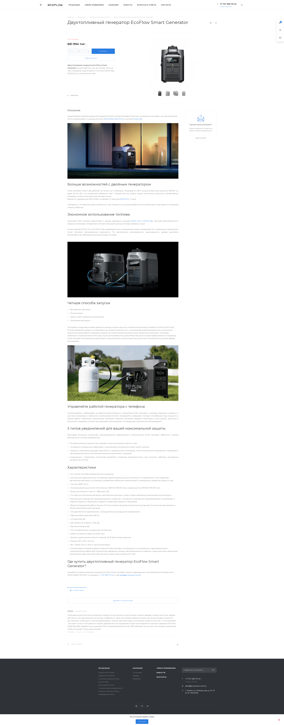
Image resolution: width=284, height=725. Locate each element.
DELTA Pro (118, 119)
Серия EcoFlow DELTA (106, 676)
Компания (138, 668)
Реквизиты (137, 679)
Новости (161, 672)
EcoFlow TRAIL (103, 682)
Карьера (136, 676)
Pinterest (147, 706)
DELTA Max (108, 119)
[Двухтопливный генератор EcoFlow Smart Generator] (172, 64)
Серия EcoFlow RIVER (106, 672)
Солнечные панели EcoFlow (108, 679)
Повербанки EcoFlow (106, 694)
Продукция (104, 668)
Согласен (142, 721)
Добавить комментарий (123, 600)
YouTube (142, 706)
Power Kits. (138, 119)
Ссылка (79, 632)
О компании (137, 672)
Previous (153, 93)
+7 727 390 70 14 (106, 575)
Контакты (161, 677)
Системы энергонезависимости (110, 688)
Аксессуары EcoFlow (106, 685)
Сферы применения (166, 668)
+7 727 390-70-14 (228, 4)
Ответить (71, 632)
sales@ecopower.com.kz (130, 575)
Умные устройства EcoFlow (108, 691)
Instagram (136, 706)
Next (191, 93)
